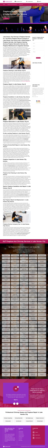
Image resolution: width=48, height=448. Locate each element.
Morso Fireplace (24, 336)
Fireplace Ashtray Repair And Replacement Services (42, 295)
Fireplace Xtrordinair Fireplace (42, 333)
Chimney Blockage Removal (15, 272)
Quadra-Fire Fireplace (42, 329)
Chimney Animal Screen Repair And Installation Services (33, 265)
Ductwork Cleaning (33, 358)
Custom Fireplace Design (15, 314)
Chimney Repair (33, 258)
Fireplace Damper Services (32, 299)
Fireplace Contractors (42, 283)
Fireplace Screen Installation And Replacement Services (42, 340)
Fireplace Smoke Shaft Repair (15, 269)
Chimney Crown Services (6, 276)
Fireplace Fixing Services (15, 366)
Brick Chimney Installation (42, 265)
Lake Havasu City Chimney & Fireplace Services (32, 446)
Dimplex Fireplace (33, 329)
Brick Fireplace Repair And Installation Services (6, 374)
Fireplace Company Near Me (6, 362)
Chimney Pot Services (33, 279)
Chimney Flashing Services (6, 283)
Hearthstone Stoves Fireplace (42, 336)
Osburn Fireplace (24, 329)
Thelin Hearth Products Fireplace (15, 340)
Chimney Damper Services (15, 280)
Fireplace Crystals (15, 318)
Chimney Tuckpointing (42, 269)
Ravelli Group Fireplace (24, 340)
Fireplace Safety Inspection (33, 355)
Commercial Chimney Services (24, 303)
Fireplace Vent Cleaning (33, 283)
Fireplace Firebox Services (24, 299)
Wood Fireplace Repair (15, 287)
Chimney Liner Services (6, 280)
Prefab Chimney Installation (24, 344)
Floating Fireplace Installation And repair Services (33, 374)
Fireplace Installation (33, 261)
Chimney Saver (42, 272)
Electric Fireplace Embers (33, 314)
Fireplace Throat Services (6, 303)
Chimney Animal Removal (33, 340)
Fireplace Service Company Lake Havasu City (11, 23)
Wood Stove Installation (33, 362)
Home (4, 4)
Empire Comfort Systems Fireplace (6, 340)
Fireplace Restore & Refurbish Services (15, 374)
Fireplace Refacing (33, 269)
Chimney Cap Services (15, 276)
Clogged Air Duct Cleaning (15, 351)
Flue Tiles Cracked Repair (24, 311)
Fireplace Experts (41, 351)
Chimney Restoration (6, 272)
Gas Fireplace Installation (6, 291)
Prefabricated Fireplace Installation (42, 291)
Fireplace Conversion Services (33, 366)
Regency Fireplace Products (41, 318)
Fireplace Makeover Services (24, 370)
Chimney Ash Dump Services (24, 280)
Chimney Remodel (32, 370)
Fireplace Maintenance (15, 362)
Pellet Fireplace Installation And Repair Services (33, 318)
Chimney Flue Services (42, 276)
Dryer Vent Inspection (41, 348)
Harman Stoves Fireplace (15, 329)
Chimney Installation (42, 258)
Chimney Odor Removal (15, 311)
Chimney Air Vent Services (6, 318)
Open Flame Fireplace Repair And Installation (6, 370)
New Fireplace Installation (42, 261)
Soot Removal (24, 258)
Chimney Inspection (33, 255)
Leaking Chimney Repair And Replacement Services (15, 307)
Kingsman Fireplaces (33, 322)
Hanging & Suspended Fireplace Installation (42, 366)
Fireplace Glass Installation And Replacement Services (15, 295)
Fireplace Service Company (24, 351)
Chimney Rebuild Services (15, 344)
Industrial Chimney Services (42, 303)
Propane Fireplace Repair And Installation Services (6, 295)
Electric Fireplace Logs (15, 303)
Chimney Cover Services (33, 276)
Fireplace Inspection (24, 272)
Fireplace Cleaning (41, 255)
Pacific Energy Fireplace (15, 333)
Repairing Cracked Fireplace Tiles (24, 307)
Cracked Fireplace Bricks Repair (24, 374)
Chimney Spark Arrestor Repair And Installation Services (24, 265)
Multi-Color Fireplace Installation (24, 318)
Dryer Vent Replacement (24, 355)
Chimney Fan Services (42, 279)
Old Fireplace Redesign (33, 311)
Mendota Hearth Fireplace (24, 333)
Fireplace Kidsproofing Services (33, 344)
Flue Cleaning (6, 258)
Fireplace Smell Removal (6, 311)
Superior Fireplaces (6, 322)
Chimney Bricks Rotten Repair (33, 307)
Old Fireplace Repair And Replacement (33, 272)
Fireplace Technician (42, 358)
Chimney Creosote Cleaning (15, 261)
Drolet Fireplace (6, 336)
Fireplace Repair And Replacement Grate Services (15, 299)
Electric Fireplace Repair (33, 287)
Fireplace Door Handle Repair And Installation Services (33, 295)
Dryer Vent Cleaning (42, 344)
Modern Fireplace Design (6, 314)
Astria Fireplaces (42, 322)
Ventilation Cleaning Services (15, 370)
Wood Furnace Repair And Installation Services (24, 291)
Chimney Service (24, 255)
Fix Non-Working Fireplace (15, 265)
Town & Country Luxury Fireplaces (23, 322)
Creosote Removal (15, 258)
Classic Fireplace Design (42, 311)
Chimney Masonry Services (15, 283)
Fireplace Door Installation (24, 295)
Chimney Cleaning (15, 255)
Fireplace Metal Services (6, 299)
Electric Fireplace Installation (15, 291)
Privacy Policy (20, 440)
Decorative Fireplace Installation (42, 355)
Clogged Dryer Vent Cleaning (6, 351)
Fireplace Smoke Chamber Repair (24, 269)
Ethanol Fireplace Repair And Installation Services (33, 291)
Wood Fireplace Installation (42, 287)
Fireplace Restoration (6, 265)
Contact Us (21, 4)
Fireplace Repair (24, 261)
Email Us (40, 1)
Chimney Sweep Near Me (24, 358)
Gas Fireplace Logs (42, 299)
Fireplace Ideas (6, 358)
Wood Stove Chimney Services (6, 366)
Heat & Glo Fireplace (6, 329)
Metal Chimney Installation (6, 269)
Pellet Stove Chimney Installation (24, 314)
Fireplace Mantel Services (42, 374)
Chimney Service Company (33, 351)
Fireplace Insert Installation (6, 344)
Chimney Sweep (6, 255)
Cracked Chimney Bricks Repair (41, 307)
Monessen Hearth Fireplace (15, 336)
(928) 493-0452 (41, 4)
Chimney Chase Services (24, 276)
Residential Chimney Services (33, 303)
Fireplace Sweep (24, 283)
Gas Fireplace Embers (42, 314)
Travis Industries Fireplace (33, 336)
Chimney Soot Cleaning (6, 261)
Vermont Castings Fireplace (41, 326)
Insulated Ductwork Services (42, 370)
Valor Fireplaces (15, 322)
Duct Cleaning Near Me (15, 358)
